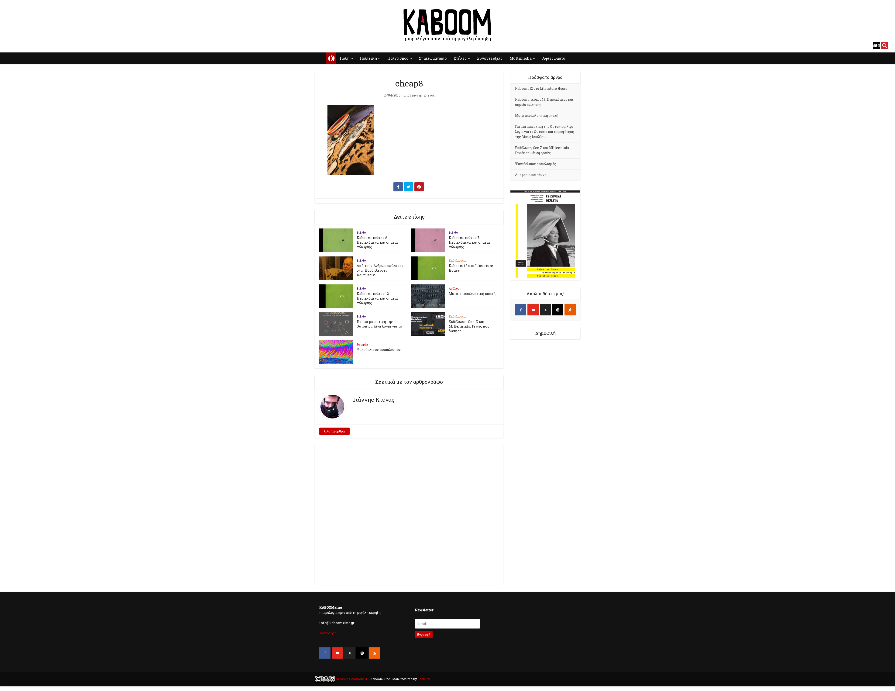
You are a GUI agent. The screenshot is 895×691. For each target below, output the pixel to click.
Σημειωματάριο (433, 58)
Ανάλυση (455, 288)
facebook (10, 45)
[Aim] (570, 309)
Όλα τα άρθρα (334, 431)
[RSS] (374, 653)
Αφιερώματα (553, 58)
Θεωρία (362, 344)
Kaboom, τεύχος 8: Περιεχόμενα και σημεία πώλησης (377, 242)
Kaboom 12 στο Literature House (541, 88)
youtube (18, 45)
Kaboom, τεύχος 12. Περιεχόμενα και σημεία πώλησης (377, 298)
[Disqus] (409, 514)
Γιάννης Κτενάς (422, 95)
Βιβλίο (361, 232)
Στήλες (460, 58)
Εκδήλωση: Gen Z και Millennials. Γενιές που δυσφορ (469, 326)
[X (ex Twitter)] (545, 309)
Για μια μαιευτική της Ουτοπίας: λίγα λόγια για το (379, 323)
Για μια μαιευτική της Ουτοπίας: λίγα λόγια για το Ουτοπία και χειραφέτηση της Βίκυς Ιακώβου (544, 131)
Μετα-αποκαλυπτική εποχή (472, 293)
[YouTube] (533, 309)
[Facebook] (520, 309)
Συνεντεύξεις (490, 58)
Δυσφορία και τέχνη (531, 175)
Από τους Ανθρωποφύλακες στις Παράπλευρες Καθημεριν (380, 270)
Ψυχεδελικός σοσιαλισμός (379, 349)
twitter (26, 45)
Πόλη (344, 58)
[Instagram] (557, 309)
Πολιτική (368, 58)
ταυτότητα (328, 633)
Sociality (423, 679)
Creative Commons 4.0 (352, 679)
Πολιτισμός (397, 58)
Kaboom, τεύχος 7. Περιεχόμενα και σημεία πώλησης (469, 242)
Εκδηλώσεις (457, 260)
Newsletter (424, 610)
